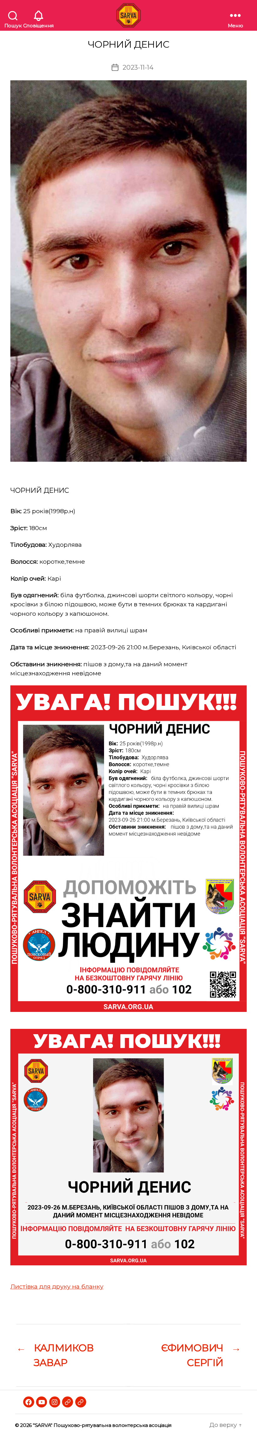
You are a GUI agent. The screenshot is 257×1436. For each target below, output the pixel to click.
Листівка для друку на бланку (56, 1286)
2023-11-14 (138, 67)
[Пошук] (13, 15)
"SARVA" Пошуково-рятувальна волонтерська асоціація (102, 1425)
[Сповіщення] (38, 15)
